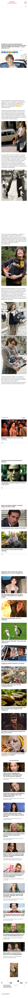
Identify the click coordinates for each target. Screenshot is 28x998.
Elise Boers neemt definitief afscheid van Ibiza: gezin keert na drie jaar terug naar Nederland (13, 875)
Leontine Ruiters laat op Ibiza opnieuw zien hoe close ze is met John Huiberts (14, 835)
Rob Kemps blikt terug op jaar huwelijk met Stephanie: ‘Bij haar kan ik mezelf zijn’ (14, 915)
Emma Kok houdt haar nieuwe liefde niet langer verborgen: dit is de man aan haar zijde (13, 895)
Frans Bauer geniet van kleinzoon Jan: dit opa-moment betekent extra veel (14, 935)
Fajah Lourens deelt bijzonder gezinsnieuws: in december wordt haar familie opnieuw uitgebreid (12, 775)
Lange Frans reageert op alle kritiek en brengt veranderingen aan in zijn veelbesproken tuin (14, 795)
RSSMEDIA (12, 2)
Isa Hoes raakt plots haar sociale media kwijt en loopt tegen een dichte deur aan (13, 815)
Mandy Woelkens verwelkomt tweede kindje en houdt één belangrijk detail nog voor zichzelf (13, 855)
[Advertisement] (14, 25)
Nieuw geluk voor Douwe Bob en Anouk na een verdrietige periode (12, 953)
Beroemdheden (15, 50)
